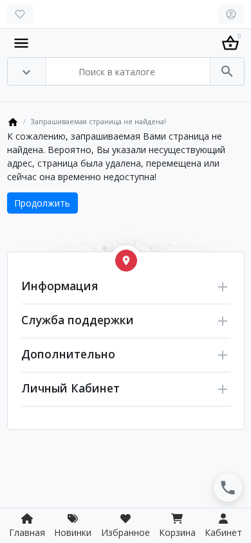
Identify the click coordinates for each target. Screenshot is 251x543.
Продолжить (42, 203)
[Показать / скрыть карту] (126, 261)
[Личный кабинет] (231, 14)
